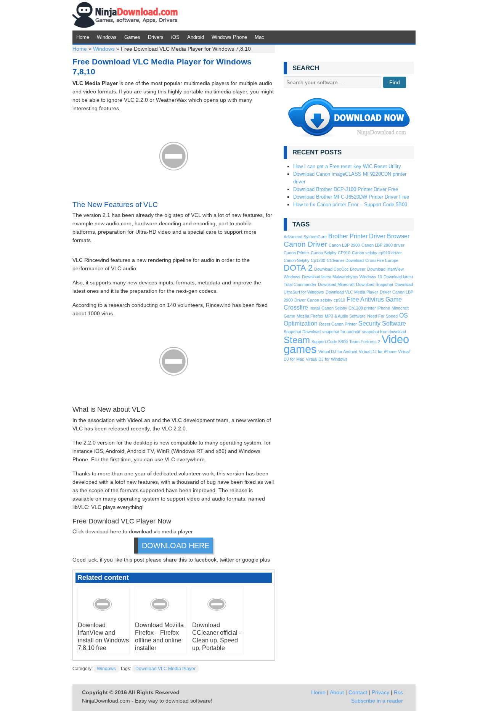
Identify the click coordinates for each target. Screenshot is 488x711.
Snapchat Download (302, 331)
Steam (297, 340)
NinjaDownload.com (125, 15)
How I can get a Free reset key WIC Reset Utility (347, 166)
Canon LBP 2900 (344, 245)
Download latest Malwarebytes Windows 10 (342, 276)
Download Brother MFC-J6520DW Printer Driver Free (351, 197)
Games (132, 37)
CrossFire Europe (381, 260)
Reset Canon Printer (338, 324)
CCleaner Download (345, 260)
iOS (175, 37)
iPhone (383, 308)
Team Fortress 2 (364, 341)
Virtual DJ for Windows (327, 359)
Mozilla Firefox (310, 316)
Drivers (156, 37)
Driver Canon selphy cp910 (319, 300)
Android (195, 37)
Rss (398, 692)
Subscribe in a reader (377, 701)
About (337, 692)
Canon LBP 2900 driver (383, 245)
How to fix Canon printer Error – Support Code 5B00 (350, 204)
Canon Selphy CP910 (330, 252)
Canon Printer (296, 252)
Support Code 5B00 (329, 341)
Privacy (380, 692)
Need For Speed (382, 316)
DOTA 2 (298, 268)
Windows (107, 37)
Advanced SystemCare (305, 236)
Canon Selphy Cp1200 (304, 260)
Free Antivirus (365, 299)
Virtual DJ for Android (337, 351)
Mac (259, 37)
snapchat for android (341, 331)
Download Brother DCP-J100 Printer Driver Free (345, 189)
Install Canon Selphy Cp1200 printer (343, 308)
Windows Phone (229, 37)
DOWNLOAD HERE (175, 545)
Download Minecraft (336, 284)
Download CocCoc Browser (340, 269)
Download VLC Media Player (165, 668)
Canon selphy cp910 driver (377, 252)
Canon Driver (305, 244)
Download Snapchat (374, 284)
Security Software (382, 323)
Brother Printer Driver (356, 236)
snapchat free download (384, 331)
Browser (398, 236)
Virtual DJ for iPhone (377, 351)
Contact (357, 692)
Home (82, 37)
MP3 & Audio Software (345, 316)
